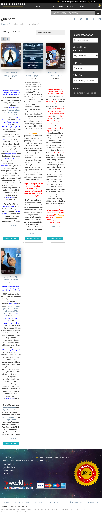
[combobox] (73, 12)
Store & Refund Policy (41, 502)
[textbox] (85, 40)
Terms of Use (59, 502)
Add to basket (11, 238)
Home (4, 24)
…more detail (11, 225)
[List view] (8, 39)
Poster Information (21, 502)
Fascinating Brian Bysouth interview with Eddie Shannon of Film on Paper (11, 113)
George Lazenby (30, 212)
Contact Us (93, 502)
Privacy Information (77, 502)
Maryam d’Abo (8, 206)
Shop (11, 24)
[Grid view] (3, 39)
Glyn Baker (29, 205)
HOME (39, 6)
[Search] (98, 12)
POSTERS (49, 6)
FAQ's (60, 6)
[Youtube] (87, 19)
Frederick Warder (31, 202)
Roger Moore (11, 419)
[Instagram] (93, 19)
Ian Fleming (59, 215)
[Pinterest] (99, 19)
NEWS (82, 6)
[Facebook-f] (74, 19)
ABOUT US (71, 6)
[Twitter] (81, 19)
